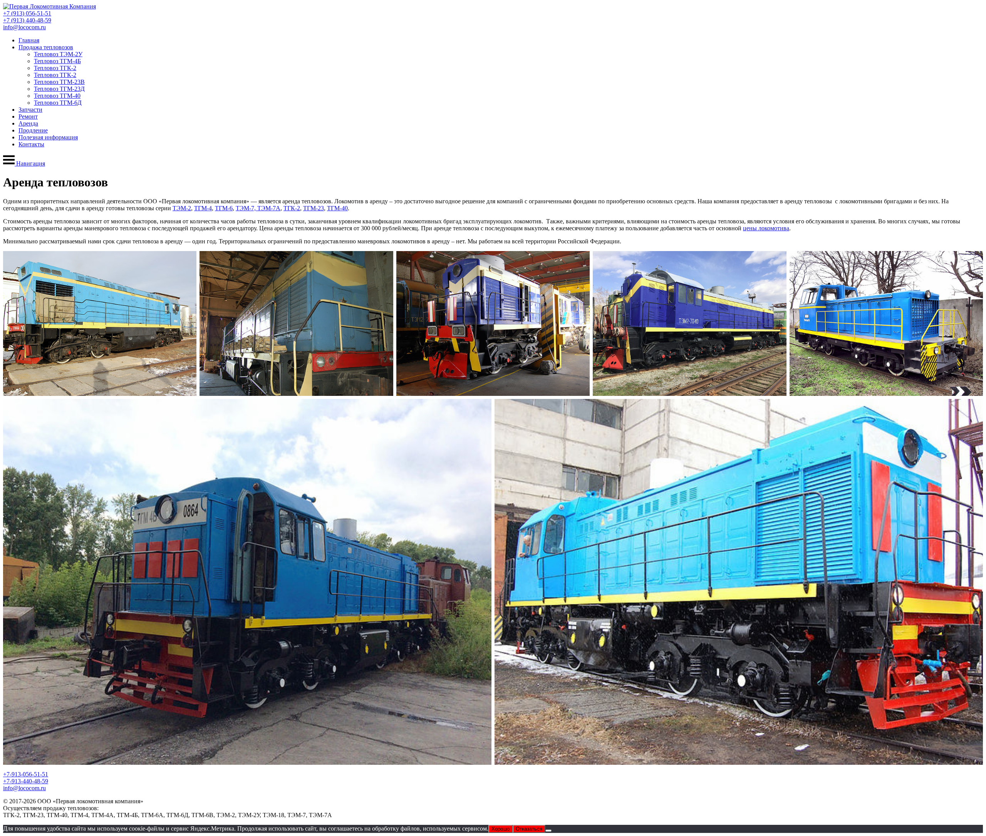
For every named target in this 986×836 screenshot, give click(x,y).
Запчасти (30, 109)
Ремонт (28, 116)
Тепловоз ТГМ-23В (59, 82)
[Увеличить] (186, 261)
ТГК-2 (291, 208)
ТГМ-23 (313, 208)
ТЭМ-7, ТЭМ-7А (258, 208)
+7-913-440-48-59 (25, 781)
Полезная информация (48, 137)
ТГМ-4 (203, 208)
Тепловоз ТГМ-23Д (59, 88)
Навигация (30, 163)
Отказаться (529, 829)
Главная (28, 40)
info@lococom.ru (24, 27)
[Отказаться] (548, 830)
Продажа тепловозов (45, 47)
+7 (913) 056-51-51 (27, 13)
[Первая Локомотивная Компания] (49, 6)
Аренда (28, 123)
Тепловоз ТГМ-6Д (58, 102)
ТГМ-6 (224, 208)
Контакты (31, 144)
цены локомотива (766, 228)
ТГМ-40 (337, 208)
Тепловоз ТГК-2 (55, 68)
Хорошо (500, 829)
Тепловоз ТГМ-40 (57, 95)
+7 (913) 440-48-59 (27, 20)
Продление (33, 130)
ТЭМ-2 (182, 208)
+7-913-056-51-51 (25, 774)
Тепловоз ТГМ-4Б (57, 61)
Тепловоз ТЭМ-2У (58, 54)
